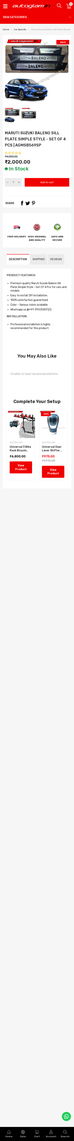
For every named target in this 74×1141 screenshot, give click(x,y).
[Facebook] (22, 203)
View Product (21, 467)
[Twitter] (27, 203)
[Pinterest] (33, 203)
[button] (13, 153)
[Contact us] (66, 1116)
